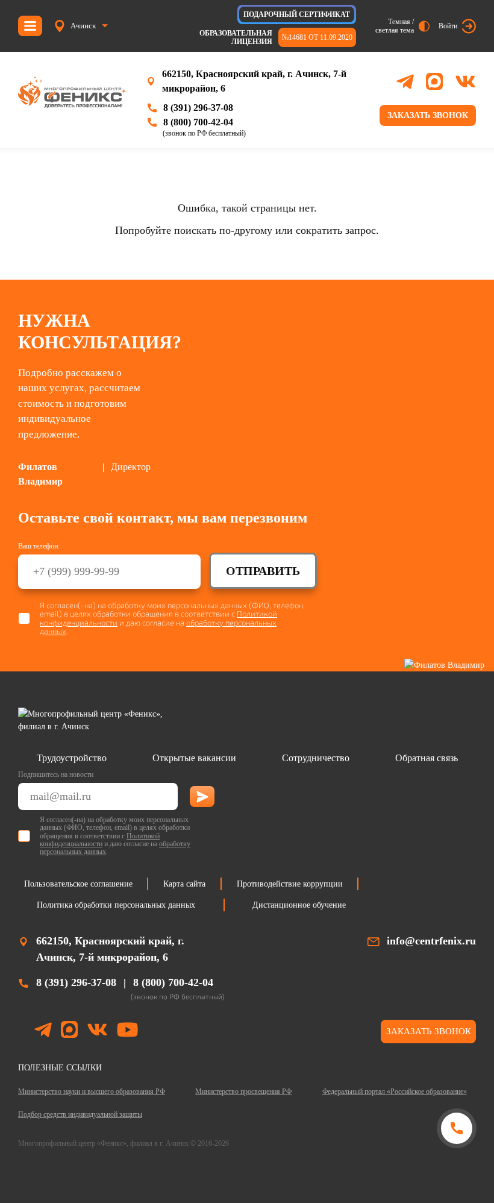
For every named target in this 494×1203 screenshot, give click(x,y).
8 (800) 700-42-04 (198, 122)
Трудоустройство (72, 758)
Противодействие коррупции (290, 883)
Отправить (263, 570)
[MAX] (434, 81)
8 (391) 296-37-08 (198, 107)
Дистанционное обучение (299, 904)
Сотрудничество (315, 758)
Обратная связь (426, 758)
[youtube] (127, 1031)
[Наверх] (456, 1174)
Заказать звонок (427, 115)
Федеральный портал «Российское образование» (394, 1091)
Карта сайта (184, 883)
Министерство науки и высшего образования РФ (91, 1091)
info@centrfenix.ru (431, 941)
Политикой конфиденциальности (100, 840)
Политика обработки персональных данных (116, 904)
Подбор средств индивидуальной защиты (80, 1114)
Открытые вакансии (194, 758)
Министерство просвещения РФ (243, 1091)
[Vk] (465, 81)
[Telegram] (405, 81)
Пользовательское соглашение (78, 883)
